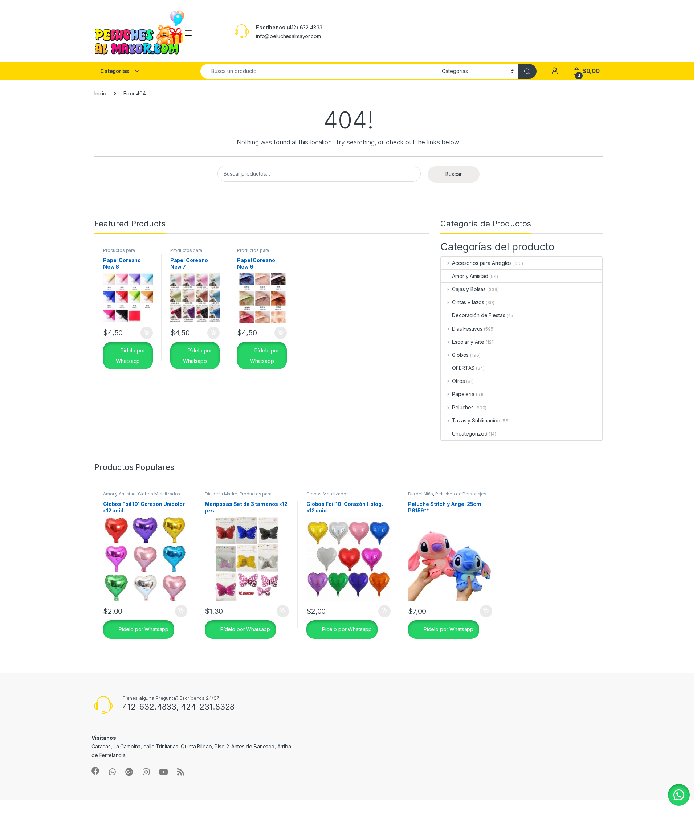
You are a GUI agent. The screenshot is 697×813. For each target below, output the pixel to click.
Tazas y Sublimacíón (476, 420)
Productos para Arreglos (119, 253)
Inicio (100, 93)
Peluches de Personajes (460, 494)
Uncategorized (469, 433)
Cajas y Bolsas (469, 289)
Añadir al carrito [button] (145, 333)
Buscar (453, 174)
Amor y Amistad (470, 276)
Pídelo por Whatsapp (130, 355)
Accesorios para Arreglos (481, 263)
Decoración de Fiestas (478, 315)
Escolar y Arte (468, 342)
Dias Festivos (467, 329)
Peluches (463, 407)
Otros (458, 381)
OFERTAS (463, 368)
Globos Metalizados (159, 494)
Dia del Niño (420, 494)
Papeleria (463, 394)
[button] (679, 795)
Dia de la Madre (221, 494)
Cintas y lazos (468, 302)
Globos (460, 355)
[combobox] (319, 71)
